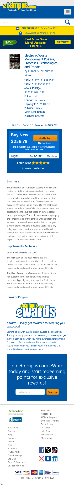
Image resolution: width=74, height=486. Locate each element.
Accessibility (46, 414)
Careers (11, 431)
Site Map (12, 458)
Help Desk (45, 431)
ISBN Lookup (47, 434)
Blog (10, 434)
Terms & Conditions (17, 462)
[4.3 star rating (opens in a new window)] (41, 163)
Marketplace (46, 438)
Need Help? (25, 477)
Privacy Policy (14, 452)
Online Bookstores (16, 465)
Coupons (12, 438)
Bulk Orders (13, 427)
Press (10, 445)
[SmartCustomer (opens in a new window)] (33, 168)
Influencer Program (50, 420)
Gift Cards (45, 427)
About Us (45, 410)
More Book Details (34, 112)
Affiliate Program (49, 417)
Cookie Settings (15, 455)
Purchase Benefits (34, 116)
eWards (11, 441)
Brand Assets (47, 424)
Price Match (13, 448)
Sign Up (52, 392)
